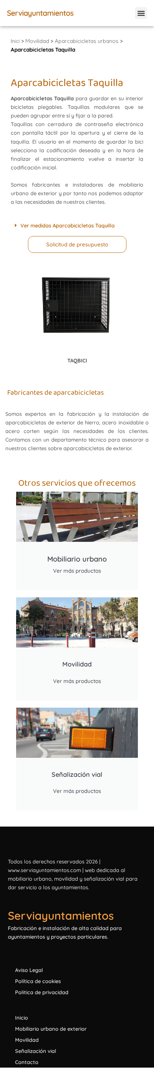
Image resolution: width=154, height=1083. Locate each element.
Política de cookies (38, 981)
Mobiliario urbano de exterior (51, 1028)
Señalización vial (35, 1051)
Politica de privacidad (41, 992)
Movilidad (37, 41)
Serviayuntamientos (61, 916)
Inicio (21, 1017)
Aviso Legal (29, 970)
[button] (141, 13)
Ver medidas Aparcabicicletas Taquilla (67, 225)
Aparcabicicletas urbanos (87, 41)
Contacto (26, 1062)
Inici (15, 41)
